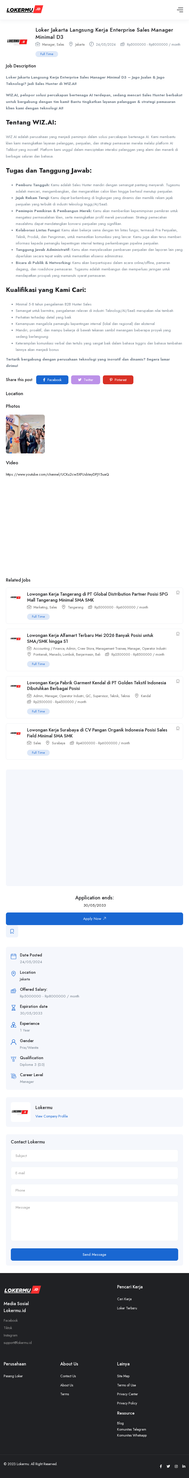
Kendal (146, 695)
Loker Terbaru (127, 1308)
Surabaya (58, 743)
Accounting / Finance (48, 648)
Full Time (46, 54)
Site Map (123, 1376)
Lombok (68, 654)
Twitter (88, 379)
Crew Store (86, 648)
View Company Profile (51, 1116)
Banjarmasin (84, 654)
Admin (71, 648)
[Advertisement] (99, 827)
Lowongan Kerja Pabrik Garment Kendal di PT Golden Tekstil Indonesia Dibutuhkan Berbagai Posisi (96, 686)
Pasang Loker (13, 1376)
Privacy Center (127, 1394)
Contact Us (68, 1376)
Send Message (94, 1254)
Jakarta (80, 44)
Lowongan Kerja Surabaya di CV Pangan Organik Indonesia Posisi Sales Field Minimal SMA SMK (97, 733)
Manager (48, 44)
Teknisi (125, 695)
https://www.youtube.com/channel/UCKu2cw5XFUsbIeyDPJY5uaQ (57, 474)
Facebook (54, 379)
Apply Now (92, 918)
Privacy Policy (127, 1403)
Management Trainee (111, 648)
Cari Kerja (124, 1298)
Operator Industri (154, 648)
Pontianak (40, 654)
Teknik (114, 695)
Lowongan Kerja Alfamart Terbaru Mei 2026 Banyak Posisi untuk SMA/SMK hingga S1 (90, 638)
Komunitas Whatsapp (132, 1435)
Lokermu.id (15, 1310)
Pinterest (120, 379)
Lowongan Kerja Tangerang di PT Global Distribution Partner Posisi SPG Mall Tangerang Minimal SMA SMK (97, 597)
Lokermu (43, 1107)
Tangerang (75, 607)
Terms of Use (126, 1385)
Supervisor (100, 695)
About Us (66, 1385)
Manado (55, 654)
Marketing (40, 607)
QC (88, 695)
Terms (64, 1394)
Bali (97, 654)
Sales (60, 44)
